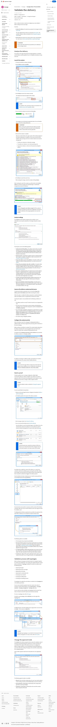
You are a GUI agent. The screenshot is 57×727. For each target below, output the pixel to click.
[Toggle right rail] (47, 4)
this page (29, 594)
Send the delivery (32, 423)
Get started (4, 21)
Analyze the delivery (30, 421)
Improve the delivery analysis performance (51, 19)
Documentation (17, 6)
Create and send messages (4, 24)
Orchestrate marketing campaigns (5, 27)
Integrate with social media (5, 51)
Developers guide (4, 58)
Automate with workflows (4, 43)
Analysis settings (50, 15)
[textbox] (5, 10)
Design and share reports (4, 32)
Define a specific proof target (34, 39)
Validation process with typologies (25, 107)
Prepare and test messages (18, 17)
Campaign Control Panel (6, 63)
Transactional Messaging (4, 48)
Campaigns (19, 16)
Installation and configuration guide (5, 54)
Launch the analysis (51, 13)
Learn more (18, 30)
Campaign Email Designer (31, 16)
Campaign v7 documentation (4, 17)
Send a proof (25, 39)
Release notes (4, 19)
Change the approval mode (21, 258)
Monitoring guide (5, 56)
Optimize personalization (20, 269)
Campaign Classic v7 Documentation (33, 6)
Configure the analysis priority (51, 22)
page (40, 428)
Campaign (23, 6)
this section (36, 32)
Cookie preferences (40, 722)
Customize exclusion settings (26, 545)
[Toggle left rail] (10, 4)
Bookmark (49, 7)
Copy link (54, 7)
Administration (24, 16)
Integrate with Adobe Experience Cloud (5, 40)
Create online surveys (4, 37)
